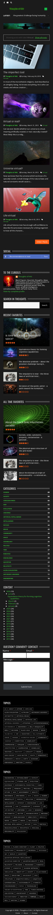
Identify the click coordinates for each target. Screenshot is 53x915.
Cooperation (23, 748)
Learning (36, 806)
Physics (6, 525)
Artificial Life (30, 720)
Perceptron (24, 828)
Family (39, 785)
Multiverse (32, 821)
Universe (7, 513)
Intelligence (8, 521)
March (11, 601)
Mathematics (9, 813)
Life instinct (9, 810)
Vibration (24, 897)
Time (5, 550)
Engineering (8, 578)
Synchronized (9, 886)
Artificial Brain (22, 716)
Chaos (6, 737)
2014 (8, 636)
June (10, 594)
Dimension (8, 759)
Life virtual (9, 215)
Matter (20, 813)
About (11, 709)
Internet (20, 803)
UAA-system (8, 893)
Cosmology (7, 542)
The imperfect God (13, 72)
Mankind (38, 810)
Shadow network (31, 868)
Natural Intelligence (13, 824)
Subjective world (23, 879)
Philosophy (21, 831)
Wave (41, 897)
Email (30, 651)
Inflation (29, 799)
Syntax (21, 886)
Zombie (22, 900)
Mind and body (19, 817)
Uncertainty (21, 893)
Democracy (42, 755)
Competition (19, 741)
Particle (43, 824)
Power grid (8, 850)
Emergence (8, 762)
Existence (8, 785)
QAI (5, 854)
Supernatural (10, 882)
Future (7, 792)
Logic (30, 810)
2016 (8, 631)
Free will (27, 788)
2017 (8, 629)
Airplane (28, 709)
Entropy (35, 778)
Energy (28, 762)
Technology (32, 886)
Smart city (20, 872)
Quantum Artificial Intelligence (17, 858)
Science (7, 868)
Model (7, 821)
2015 (8, 634)
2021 (8, 619)
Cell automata (38, 734)
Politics (6, 546)
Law (16, 806)
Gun (29, 796)
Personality (9, 831)
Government (24, 792)
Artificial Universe (12, 723)
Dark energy (9, 755)
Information (41, 799)
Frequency (38, 788)
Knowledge (8, 558)
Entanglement (23, 778)
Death (32, 755)
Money (15, 821)
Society (6, 496)
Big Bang (14, 730)
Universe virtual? (13, 168)
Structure (8, 879)
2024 (8, 611)
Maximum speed (32, 813)
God (5, 505)
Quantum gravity (30, 861)
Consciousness (9, 500)
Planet (32, 847)
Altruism (25, 712)
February (12, 603)
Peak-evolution (10, 828)
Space (5, 537)
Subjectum (36, 879)
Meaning (44, 813)
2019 (8, 624)
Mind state (32, 817)
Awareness (22, 727)
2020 (8, 621)
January (11, 606)
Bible (6, 730)
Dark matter (22, 755)
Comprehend (9, 745)
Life (44, 806)
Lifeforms (21, 810)
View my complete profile (13, 291)
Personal (36, 828)
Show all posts (41, 37)
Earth (25, 759)
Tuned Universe (37, 890)
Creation (8, 752)
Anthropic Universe (11, 574)
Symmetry (37, 882)
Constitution (9, 748)
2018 (8, 626)
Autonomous (9, 727)
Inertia (20, 799)
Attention (26, 723)
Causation (25, 734)
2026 (8, 591)
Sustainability (24, 882)
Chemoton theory (28, 737)
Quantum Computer (12, 861)
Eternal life (22, 781)
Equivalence (9, 781)
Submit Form (26, 687)
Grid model (20, 796)
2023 (8, 614)
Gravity (35, 792)
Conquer (20, 745)
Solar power (41, 872)
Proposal (32, 850)
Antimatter (9, 716)
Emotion (19, 762)
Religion (18, 865)
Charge (15, 737)
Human (6, 492)
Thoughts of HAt (25, 277)
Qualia (12, 854)
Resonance (29, 865)
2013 (8, 639)
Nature (27, 824)
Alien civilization (10, 570)
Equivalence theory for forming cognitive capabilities (25, 597)
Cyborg (38, 752)
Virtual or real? (11, 121)
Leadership (25, 806)
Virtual (5, 78)
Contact (34, 913)
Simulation (8, 872)
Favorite (7, 788)
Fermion (17, 788)
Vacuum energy (10, 897)
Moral (23, 821)
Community (7, 533)
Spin (36, 875)
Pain (35, 824)
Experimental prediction (25, 785)
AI (42, 15)
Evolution (7, 509)
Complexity (31, 741)
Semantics (17, 868)
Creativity (19, 752)
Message (8, 660)
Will (6, 900)
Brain (5, 529)
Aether (19, 709)
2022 (8, 616)
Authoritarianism (40, 723)
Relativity (7, 566)
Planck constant (20, 847)
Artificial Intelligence (12, 517)
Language (8, 806)
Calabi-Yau (8, 734)
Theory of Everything (13, 890)
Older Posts (42, 242)
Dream (18, 759)
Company (7, 741)
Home (17, 913)
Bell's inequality (36, 727)
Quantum (7, 562)
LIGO (41, 803)
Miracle (43, 817)
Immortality (9, 799)
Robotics (7, 554)
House (36, 796)
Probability (21, 850)
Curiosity (29, 752)
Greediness (8, 796)
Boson (35, 730)
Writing (14, 900)
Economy (34, 759)
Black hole (25, 730)
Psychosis (43, 850)
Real (42, 861)
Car (17, 734)
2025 (8, 608)
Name (7, 651)
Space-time (16, 875)
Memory (7, 817)
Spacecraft (27, 875)
